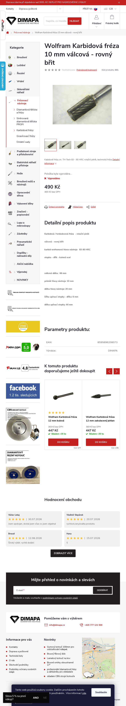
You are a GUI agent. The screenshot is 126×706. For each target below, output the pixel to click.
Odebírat (102, 590)
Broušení (22, 57)
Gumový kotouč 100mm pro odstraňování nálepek (60, 648)
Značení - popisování (23, 213)
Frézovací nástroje (22, 102)
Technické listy (16, 655)
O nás (12, 660)
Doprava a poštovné (28, 9)
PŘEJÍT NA (87, 9)
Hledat (74, 21)
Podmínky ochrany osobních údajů (22, 670)
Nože (20, 173)
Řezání (21, 73)
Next (117, 371)
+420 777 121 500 (93, 625)
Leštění (21, 65)
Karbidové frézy (25, 130)
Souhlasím (101, 692)
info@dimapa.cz (57, 625)
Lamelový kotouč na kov (58, 658)
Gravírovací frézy (26, 136)
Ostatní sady (23, 142)
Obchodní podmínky (18, 664)
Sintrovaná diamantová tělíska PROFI (27, 121)
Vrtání (20, 81)
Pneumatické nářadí (24, 243)
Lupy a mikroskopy (23, 224)
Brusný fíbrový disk (56, 654)
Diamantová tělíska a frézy (27, 111)
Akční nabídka (25, 264)
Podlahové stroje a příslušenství (26, 153)
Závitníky (22, 233)
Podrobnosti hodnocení (87, 70)
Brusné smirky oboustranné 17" (60, 663)
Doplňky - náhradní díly (24, 254)
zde (84, 693)
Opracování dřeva (23, 194)
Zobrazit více (63, 553)
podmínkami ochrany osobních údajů (60, 597)
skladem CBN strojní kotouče (61, 676)
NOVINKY (22, 280)
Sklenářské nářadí (23, 91)
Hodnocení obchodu (63, 499)
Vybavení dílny (25, 203)
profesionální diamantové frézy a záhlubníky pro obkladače (61, 670)
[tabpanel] (63, 415)
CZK (111, 9)
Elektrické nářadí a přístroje (26, 164)
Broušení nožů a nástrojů (26, 183)
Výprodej (22, 272)
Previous (109, 371)
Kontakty (10, 9)
